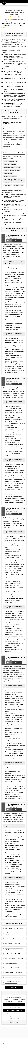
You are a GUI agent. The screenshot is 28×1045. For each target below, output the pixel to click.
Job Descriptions (13, 9)
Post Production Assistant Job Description (14, 928)
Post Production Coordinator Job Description (12, 933)
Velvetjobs (3, 2)
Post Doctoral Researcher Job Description (15, 953)
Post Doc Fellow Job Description (12, 943)
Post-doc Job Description (11, 963)
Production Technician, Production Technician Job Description (13, 982)
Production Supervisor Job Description (14, 972)
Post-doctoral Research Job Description (14, 967)
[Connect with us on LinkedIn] (6, 1043)
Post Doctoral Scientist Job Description (14, 958)
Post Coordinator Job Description (12, 938)
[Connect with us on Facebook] (1, 1043)
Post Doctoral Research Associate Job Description (14, 948)
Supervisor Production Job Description (14, 977)
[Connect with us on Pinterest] (4, 1043)
